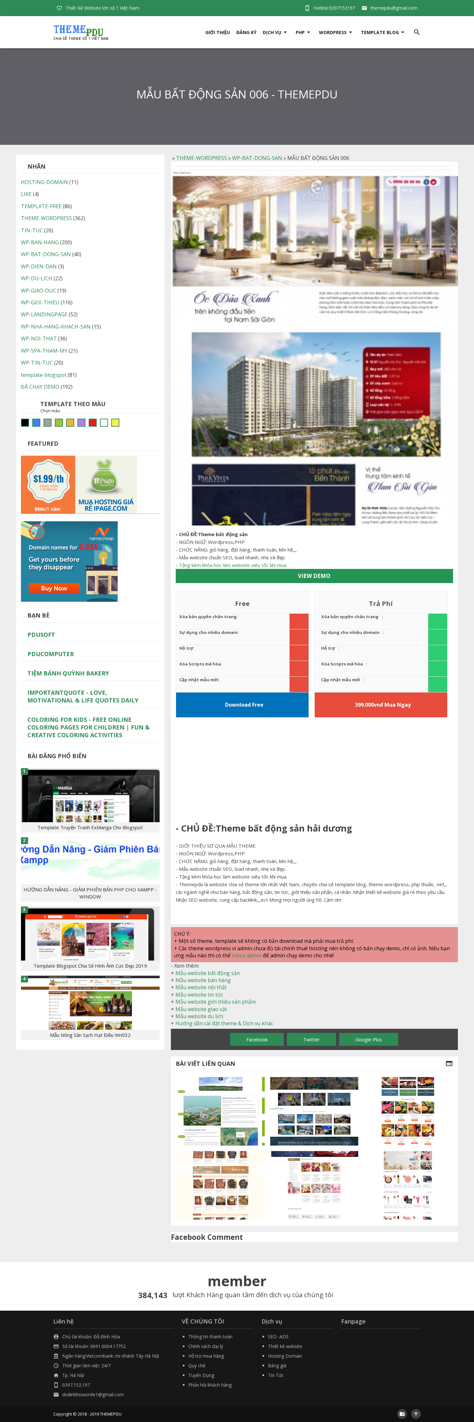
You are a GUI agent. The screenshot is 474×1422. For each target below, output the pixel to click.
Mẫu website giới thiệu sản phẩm (215, 1001)
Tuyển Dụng (201, 1375)
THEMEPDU (111, 1414)
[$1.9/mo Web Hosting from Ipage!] (79, 484)
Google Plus (368, 1039)
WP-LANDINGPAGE (44, 314)
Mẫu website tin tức (199, 994)
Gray (48, 423)
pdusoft (41, 634)
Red (93, 423)
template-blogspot (43, 374)
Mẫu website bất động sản (207, 973)
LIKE (26, 194)
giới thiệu (217, 32)
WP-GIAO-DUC (38, 290)
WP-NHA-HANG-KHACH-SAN (56, 326)
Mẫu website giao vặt (201, 1009)
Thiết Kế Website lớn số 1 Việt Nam (102, 8)
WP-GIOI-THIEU (40, 302)
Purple (81, 423)
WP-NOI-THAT (39, 338)
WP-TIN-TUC (37, 362)
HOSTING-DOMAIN (44, 182)
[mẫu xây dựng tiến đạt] (314, 1111)
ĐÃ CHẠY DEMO (40, 386)
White (104, 423)
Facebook (257, 1039)
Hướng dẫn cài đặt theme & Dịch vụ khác (224, 1023)
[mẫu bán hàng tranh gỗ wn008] (221, 1185)
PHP (300, 32)
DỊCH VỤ (272, 32)
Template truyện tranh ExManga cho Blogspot (90, 827)
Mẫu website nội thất (201, 987)
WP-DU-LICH (36, 278)
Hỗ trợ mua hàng (206, 1356)
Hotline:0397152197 (334, 8)
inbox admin (247, 955)
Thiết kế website (285, 1346)
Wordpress (333, 32)
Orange (70, 423)
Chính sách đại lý (205, 1346)
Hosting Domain (285, 1356)
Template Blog (380, 32)
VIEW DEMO (314, 576)
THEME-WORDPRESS (201, 158)
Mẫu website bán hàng (203, 980)
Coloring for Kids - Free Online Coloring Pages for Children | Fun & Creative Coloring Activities (88, 727)
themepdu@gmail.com (394, 8)
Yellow (115, 423)
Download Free (244, 704)
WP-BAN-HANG (40, 242)
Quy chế (196, 1365)
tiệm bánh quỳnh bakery (68, 673)
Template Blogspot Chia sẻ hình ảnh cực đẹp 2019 (90, 965)
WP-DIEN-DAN (39, 266)
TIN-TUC (32, 230)
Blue (36, 423)
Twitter (311, 1039)
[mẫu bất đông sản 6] (221, 1111)
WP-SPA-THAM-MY (44, 350)
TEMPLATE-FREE (41, 206)
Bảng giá (277, 1365)
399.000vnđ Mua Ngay (383, 704)
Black (25, 423)
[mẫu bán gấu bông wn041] (314, 1185)
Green (59, 423)
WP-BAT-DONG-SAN (257, 158)
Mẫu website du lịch (199, 1016)
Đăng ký (246, 32)
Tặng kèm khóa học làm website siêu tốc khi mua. (233, 565)
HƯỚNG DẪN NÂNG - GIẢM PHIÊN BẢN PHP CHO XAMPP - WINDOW (90, 893)
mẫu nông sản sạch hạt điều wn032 (90, 1035)
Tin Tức (276, 1375)
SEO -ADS (278, 1337)
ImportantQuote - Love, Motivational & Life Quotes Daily (82, 696)
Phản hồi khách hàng (210, 1385)
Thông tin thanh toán (210, 1337)
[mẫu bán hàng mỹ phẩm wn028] (408, 1185)
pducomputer (50, 654)
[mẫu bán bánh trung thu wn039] (408, 1111)
